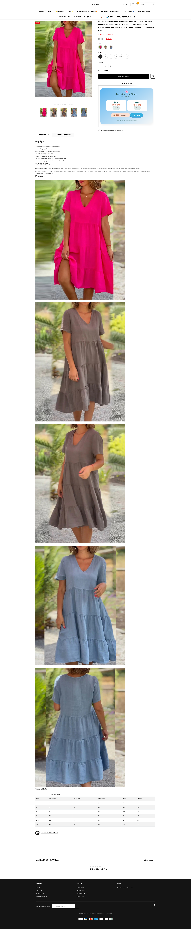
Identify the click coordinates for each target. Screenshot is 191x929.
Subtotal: (100, 71)
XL (116, 56)
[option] (63, 59)
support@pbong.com (127, 888)
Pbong (95, 4)
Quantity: (100, 62)
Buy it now (127, 83)
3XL (127, 56)
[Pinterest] (154, 905)
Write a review (148, 860)
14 (102, 130)
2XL (121, 56)
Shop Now (136, 115)
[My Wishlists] (132, 4)
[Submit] (77, 906)
